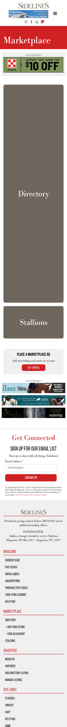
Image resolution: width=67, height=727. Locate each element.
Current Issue (12, 560)
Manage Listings (13, 679)
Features (10, 698)
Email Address (14, 462)
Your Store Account (15, 594)
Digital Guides (12, 574)
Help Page (10, 601)
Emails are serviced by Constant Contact (31, 495)
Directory (10, 620)
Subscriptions (12, 581)
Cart (7, 712)
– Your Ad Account (15, 633)
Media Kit (10, 659)
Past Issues (11, 567)
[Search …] (36, 22)
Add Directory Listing (16, 673)
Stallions (10, 640)
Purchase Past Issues (16, 587)
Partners (10, 666)
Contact (9, 705)
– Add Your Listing (15, 627)
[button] (55, 13)
